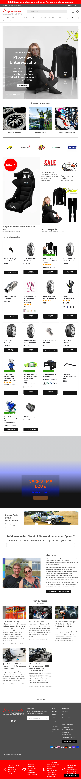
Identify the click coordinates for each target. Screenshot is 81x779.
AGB (63, 714)
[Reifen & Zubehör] (14, 118)
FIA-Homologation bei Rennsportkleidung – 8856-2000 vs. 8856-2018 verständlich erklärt (39, 667)
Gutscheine (6, 5)
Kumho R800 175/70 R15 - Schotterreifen (29, 341)
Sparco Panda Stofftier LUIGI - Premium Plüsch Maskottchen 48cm (10, 377)
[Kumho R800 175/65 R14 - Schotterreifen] (30, 249)
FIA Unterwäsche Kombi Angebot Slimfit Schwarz (50, 260)
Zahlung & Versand (67, 724)
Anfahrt (54, 718)
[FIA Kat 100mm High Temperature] (11, 287)
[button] (77, 11)
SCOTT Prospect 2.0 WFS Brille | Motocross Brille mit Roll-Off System (30, 377)
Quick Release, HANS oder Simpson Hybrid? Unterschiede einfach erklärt (14, 666)
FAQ (75, 5)
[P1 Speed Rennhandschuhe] (70, 287)
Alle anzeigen (40, 603)
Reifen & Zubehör (14, 133)
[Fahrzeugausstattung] (66, 118)
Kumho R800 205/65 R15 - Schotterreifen (49, 297)
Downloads (55, 726)
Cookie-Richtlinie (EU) (68, 737)
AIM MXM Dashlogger (30, 417)
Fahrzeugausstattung (67, 133)
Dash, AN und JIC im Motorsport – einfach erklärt (39, 623)
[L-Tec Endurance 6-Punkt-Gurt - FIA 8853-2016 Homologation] (30, 287)
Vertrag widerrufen (69, 741)
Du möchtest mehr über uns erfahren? (58, 591)
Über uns (54, 711)
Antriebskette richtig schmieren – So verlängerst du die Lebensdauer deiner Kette (14, 624)
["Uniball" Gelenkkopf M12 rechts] (50, 331)
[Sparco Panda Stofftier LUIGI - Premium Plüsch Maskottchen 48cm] (11, 365)
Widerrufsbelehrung (67, 721)
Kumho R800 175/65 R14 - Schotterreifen (30, 260)
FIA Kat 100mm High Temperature (10, 297)
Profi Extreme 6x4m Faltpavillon (49, 375)
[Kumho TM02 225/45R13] (70, 331)
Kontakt (54, 714)
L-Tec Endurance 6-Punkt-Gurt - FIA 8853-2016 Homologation (29, 299)
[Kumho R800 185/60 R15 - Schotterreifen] (70, 249)
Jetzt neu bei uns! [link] (40, 498)
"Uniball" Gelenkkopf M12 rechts (49, 341)
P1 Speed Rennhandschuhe (68, 297)
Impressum (65, 711)
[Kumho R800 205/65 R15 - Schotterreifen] (50, 287)
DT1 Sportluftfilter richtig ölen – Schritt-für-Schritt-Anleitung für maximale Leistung (66, 625)
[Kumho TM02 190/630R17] (11, 331)
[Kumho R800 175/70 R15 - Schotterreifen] (30, 331)
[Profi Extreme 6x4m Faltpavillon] (50, 365)
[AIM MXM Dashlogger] (30, 407)
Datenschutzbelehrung (68, 718)
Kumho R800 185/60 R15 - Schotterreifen (69, 260)
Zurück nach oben (40, 699)
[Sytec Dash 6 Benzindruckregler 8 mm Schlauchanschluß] (11, 407)
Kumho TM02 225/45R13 (67, 341)
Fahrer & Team (40, 133)
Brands (70, 5)
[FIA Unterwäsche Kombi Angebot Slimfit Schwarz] (50, 249)
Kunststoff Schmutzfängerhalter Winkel (69, 376)
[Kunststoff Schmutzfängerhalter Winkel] (70, 365)
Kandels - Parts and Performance (13, 754)
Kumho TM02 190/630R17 (8, 341)
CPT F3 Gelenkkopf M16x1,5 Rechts (10, 260)
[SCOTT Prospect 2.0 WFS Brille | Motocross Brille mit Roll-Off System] (30, 365)
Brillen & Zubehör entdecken (23, 85)
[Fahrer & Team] (40, 118)
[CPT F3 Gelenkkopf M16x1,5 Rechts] (11, 249)
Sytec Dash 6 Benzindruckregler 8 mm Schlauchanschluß (10, 419)
